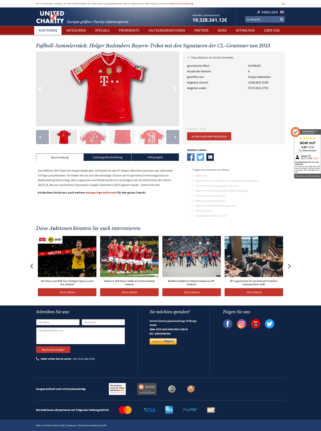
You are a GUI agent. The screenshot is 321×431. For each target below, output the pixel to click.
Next (175, 88)
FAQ (63, 425)
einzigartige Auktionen (101, 192)
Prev (40, 88)
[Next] (172, 137)
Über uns (40, 425)
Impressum (71, 425)
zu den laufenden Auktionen (209, 136)
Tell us (210, 157)
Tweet (200, 157)
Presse (49, 425)
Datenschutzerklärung (181, 3)
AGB (104, 425)
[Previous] (42, 137)
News (56, 425)
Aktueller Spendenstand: (206, 15)
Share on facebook (190, 157)
